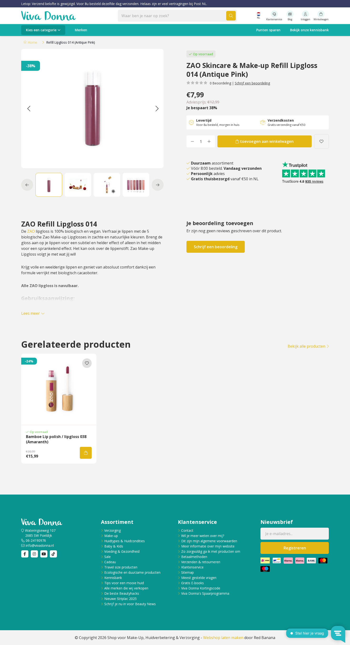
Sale (107, 556)
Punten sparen (268, 30)
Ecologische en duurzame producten (132, 572)
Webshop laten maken (223, 637)
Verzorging (112, 530)
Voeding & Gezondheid (122, 551)
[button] (28, 108)
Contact (187, 530)
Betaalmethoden (194, 556)
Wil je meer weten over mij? (202, 535)
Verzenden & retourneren (200, 562)
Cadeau (110, 562)
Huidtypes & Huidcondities (124, 541)
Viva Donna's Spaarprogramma (205, 593)
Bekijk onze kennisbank (309, 30)
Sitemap (187, 572)
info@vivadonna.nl (40, 545)
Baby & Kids (113, 546)
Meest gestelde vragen (198, 577)
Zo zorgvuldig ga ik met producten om (210, 551)
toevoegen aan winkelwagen (267, 141)
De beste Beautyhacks (121, 593)
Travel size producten (120, 567)
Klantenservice (192, 567)
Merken (81, 30)
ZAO (31, 231)
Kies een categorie (41, 30)
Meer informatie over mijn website (208, 546)
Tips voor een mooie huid (124, 583)
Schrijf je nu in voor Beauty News (130, 604)
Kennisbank (113, 577)
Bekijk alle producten (306, 346)
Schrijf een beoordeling (252, 83)
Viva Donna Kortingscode (200, 588)
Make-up (111, 535)
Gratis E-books (192, 583)
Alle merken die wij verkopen (126, 588)
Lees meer (30, 313)
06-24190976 (36, 540)
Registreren (295, 548)
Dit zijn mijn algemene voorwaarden (209, 541)
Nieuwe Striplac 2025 (120, 598)
